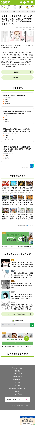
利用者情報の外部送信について (17, 388)
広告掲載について (17, 377)
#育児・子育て (19, 28)
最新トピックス (17, 379)
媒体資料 (17, 391)
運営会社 (17, 382)
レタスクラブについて (17, 394)
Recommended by (22, 225)
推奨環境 (17, 385)
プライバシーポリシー (17, 368)
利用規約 (17, 371)
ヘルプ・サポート (17, 374)
